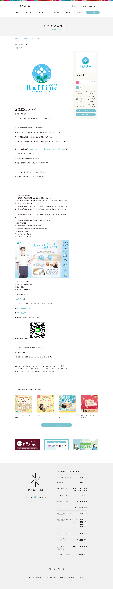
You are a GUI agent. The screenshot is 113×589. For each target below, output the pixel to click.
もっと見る (56, 425)
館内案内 (79, 12)
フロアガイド (56, 12)
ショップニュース (29, 12)
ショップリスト (44, 12)
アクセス (76, 6)
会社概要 (62, 577)
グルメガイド (68, 12)
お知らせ (17, 12)
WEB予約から (19, 299)
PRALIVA (58, 583)
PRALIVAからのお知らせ (35, 577)
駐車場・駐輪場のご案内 (89, 6)
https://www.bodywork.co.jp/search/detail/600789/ (47, 149)
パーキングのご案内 (41, 497)
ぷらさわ (92, 12)
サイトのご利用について (50, 577)
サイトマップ (81, 577)
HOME (18, 38)
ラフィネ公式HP (21, 313)
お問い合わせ (71, 577)
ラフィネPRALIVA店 (23, 308)
